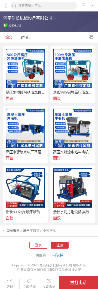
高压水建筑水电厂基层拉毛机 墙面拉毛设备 (25, 152)
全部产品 (49, 231)
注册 (59, 245)
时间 (25, 37)
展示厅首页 (31, 231)
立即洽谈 (29, 286)
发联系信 (49, 286)
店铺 (10, 286)
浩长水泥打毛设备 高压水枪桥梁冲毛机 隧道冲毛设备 (72, 212)
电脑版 (57, 255)
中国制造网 (11, 231)
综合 (8, 37)
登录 (38, 245)
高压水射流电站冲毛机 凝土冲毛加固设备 (72, 152)
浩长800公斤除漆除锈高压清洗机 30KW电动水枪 (25, 212)
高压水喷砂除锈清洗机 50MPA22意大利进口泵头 (25, 92)
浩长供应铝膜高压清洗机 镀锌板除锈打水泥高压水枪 (72, 92)
